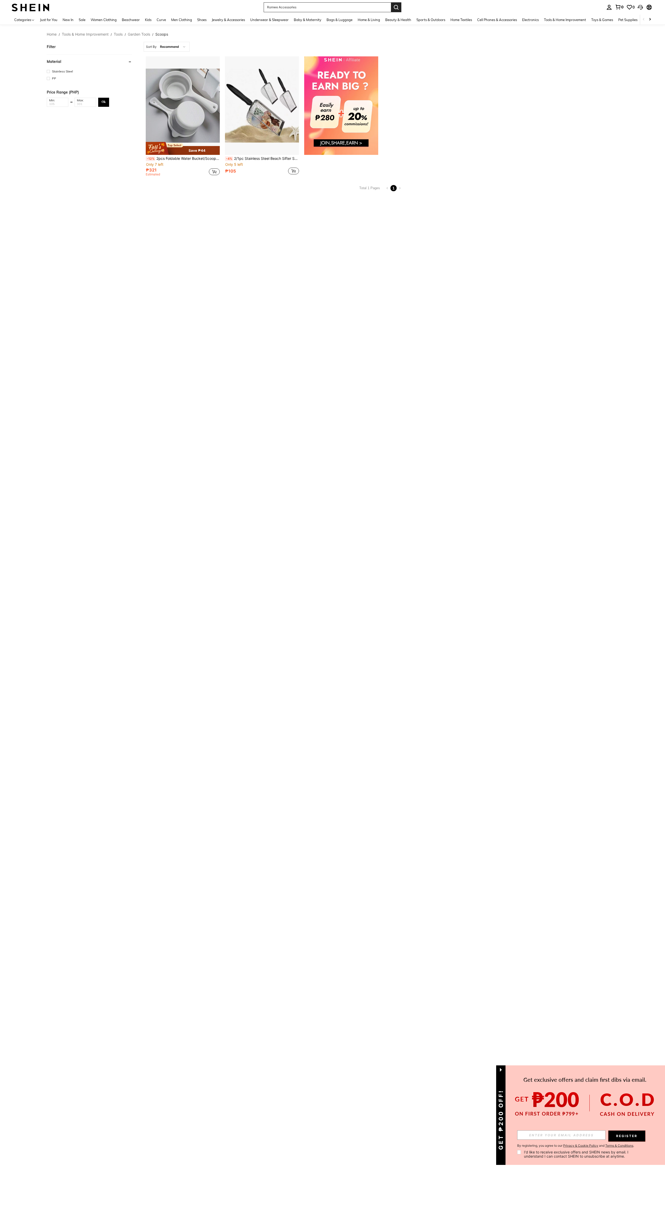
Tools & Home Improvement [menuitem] (565, 20)
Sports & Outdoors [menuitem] (430, 20)
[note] (183, 148)
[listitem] (183, 117)
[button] (640, 7)
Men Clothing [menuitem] (181, 20)
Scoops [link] (161, 34)
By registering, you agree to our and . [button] (575, 1145)
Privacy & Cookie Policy (580, 1145)
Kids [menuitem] (148, 20)
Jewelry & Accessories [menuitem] (228, 20)
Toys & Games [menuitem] (602, 20)
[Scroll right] (650, 20)
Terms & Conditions (619, 1145)
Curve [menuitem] (161, 20)
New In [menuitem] (68, 20)
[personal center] (609, 7)
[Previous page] (387, 188)
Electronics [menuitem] (530, 20)
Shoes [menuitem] (202, 20)
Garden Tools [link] (139, 34)
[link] (619, 7)
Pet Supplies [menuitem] (627, 20)
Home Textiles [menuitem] (461, 20)
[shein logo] (30, 7)
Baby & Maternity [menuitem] (307, 20)
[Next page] (400, 188)
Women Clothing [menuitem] (104, 20)
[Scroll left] (644, 20)
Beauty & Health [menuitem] (398, 20)
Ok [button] (104, 102)
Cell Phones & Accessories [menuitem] (497, 20)
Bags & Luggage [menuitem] (340, 20)
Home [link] (52, 34)
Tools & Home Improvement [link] (85, 34)
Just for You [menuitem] (48, 20)
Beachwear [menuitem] (131, 20)
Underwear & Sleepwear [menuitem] (269, 20)
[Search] (396, 7)
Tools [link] (118, 34)
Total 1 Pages (369, 188)
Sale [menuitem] (82, 20)
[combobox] (166, 46)
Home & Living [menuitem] (369, 20)
